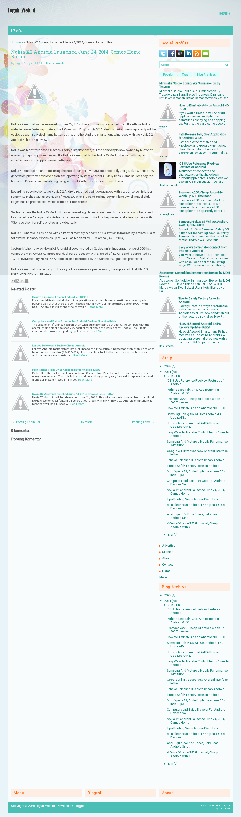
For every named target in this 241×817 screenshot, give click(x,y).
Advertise (168, 545)
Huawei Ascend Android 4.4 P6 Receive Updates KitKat (200, 325)
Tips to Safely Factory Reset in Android (193, 465)
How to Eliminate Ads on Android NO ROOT (60, 297)
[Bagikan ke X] (22, 281)
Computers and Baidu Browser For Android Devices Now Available (74, 321)
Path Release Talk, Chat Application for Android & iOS (66, 369)
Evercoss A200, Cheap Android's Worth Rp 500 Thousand (201, 194)
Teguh (226, 805)
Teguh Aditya (222, 808)
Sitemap (167, 552)
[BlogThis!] (17, 281)
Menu (163, 577)
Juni (171, 376)
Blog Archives (206, 74)
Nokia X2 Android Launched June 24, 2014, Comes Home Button (76, 54)
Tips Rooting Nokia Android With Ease (193, 499)
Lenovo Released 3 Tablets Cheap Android (58, 345)
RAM (211, 805)
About (166, 558)
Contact (167, 564)
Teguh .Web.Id (21, 10)
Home (16, 42)
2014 (168, 372)
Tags (185, 74)
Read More (96, 307)
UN (218, 805)
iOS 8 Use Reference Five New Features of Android (199, 165)
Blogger (79, 806)
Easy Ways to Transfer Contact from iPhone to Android (203, 249)
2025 (168, 366)
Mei (171, 534)
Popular (168, 74)
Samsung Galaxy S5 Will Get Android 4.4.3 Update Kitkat (203, 223)
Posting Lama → (143, 422)
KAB (203, 805)
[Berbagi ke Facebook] (26, 281)
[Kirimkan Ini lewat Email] (13, 281)
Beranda (224, 13)
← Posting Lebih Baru (27, 422)
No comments (55, 63)
